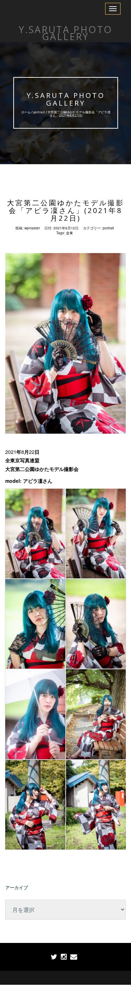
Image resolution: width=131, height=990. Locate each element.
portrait (39, 112)
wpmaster (32, 228)
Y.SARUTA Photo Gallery (66, 99)
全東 (69, 232)
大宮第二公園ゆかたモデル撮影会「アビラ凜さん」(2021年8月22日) (65, 210)
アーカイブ (16, 887)
